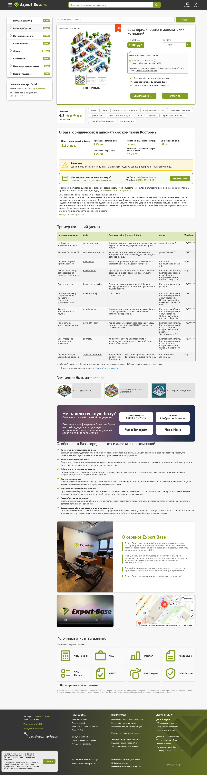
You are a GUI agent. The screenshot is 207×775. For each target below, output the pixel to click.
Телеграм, (29, 724)
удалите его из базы (163, 692)
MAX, (36, 724)
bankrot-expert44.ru (92, 284)
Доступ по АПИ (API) (81, 737)
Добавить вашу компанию (167, 737)
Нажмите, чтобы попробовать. (118, 190)
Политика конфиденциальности (125, 760)
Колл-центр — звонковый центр (125, 733)
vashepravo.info (91, 243)
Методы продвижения (81, 744)
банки (139, 115)
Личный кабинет (79, 720)
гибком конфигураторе (146, 70)
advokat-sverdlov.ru (92, 354)
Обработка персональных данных (126, 767)
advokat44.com (90, 322)
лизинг (94, 110)
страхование (97, 115)
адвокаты (152, 115)
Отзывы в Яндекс (82, 760)
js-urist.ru (87, 338)
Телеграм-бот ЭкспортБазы (83, 763)
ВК (40, 724)
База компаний (78, 723)
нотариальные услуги (153, 110)
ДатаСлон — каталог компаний (124, 746)
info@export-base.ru (146, 177)
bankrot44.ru (89, 270)
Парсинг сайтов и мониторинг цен (126, 727)
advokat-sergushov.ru (93, 252)
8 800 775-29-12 (160, 85)
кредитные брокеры (173, 115)
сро (105, 110)
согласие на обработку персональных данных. (21, 767)
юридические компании (125, 110)
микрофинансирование (102, 120)
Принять (49, 761)
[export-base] (31, 5)
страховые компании (180, 110)
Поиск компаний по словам (84, 740)
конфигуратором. (38, 88)
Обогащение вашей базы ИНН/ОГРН (127, 720)
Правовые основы (164, 744)
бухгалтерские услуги (119, 115)
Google (95, 760)
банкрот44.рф (90, 293)
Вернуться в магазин (71, 28)
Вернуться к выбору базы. (71, 214)
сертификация (127, 120)
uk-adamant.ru (90, 309)
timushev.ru (88, 261)
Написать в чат (180, 178)
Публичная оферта (119, 763)
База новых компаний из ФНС (85, 727)
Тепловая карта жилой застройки (126, 739)
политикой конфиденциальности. (21, 763)
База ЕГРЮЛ (77, 730)
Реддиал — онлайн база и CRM (124, 743)
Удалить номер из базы (166, 740)
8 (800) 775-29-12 (18, 95)
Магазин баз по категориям (123, 723)
